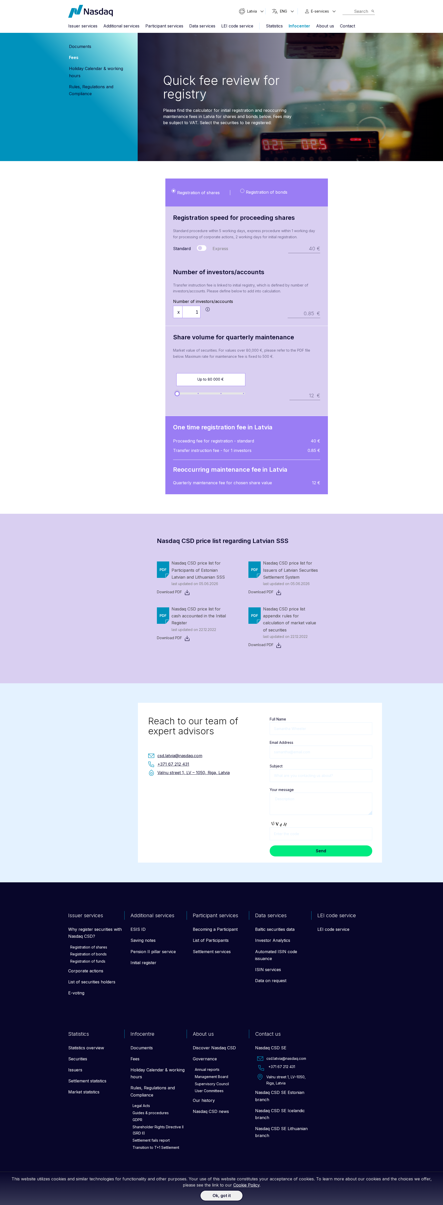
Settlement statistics (87, 1080)
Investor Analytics (272, 940)
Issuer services (82, 25)
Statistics (274, 25)
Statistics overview (86, 1047)
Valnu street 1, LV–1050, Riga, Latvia (286, 1080)
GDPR (137, 1120)
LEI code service (237, 25)
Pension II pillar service (153, 951)
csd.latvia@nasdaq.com (286, 1058)
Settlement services (212, 951)
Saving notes (143, 940)
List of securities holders (91, 981)
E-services (320, 11)
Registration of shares (88, 947)
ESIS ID (138, 929)
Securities (77, 1058)
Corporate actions (85, 970)
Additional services (121, 25)
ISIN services (268, 969)
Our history (204, 1100)
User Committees (209, 1091)
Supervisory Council (212, 1084)
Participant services (164, 25)
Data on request (270, 980)
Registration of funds (87, 961)
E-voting (76, 992)
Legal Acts (141, 1105)
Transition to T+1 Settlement (156, 1147)
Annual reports (207, 1069)
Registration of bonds (88, 954)
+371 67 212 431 (281, 1066)
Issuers (75, 1069)
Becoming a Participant (215, 929)
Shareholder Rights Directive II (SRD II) (158, 1130)
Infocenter (299, 25)
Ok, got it (222, 1195)
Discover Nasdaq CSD (214, 1047)
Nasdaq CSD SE (270, 1047)
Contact (347, 25)
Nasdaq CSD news (211, 1111)
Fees (73, 57)
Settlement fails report (151, 1140)
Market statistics (83, 1091)
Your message (282, 789)
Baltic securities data (275, 929)
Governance (205, 1058)
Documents (80, 46)
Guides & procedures (151, 1113)
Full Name (278, 719)
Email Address (281, 742)
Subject (276, 766)
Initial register (143, 962)
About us (325, 25)
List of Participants (211, 940)
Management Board (211, 1076)
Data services (202, 25)
